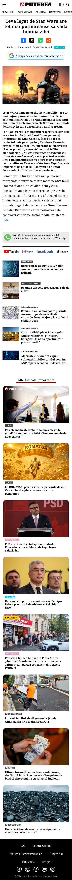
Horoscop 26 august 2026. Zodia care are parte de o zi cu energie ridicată (42, 269)
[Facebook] (19, 869)
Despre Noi (56, 853)
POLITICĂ (41, 12)
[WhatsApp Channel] (52, 869)
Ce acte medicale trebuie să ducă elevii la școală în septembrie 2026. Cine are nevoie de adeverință (35, 433)
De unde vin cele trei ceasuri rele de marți (45, 289)
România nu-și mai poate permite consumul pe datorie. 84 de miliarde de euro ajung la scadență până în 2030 (44, 315)
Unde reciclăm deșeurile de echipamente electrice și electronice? (32, 831)
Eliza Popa (44, 47)
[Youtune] (44, 869)
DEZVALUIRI (8, 12)
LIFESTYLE (59, 47)
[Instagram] (27, 869)
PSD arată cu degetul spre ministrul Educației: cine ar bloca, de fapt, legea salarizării (30, 547)
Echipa (46, 861)
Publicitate (28, 861)
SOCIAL (9, 425)
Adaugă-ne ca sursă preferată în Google (39, 56)
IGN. (6, 220)
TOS (22, 845)
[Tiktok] (36, 869)
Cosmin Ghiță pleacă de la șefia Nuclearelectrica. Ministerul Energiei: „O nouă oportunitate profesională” (42, 337)
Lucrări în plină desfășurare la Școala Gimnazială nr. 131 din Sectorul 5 (31, 720)
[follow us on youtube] (11, 252)
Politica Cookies (42, 845)
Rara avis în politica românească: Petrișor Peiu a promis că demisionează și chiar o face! (33, 604)
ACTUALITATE (25, 12)
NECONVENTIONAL (31, 283)
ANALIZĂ (10, 768)
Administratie (13, 714)
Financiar (55, 12)
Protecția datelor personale (25, 853)
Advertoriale (13, 825)
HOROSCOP (27, 261)
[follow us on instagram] (27, 252)
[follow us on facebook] (44, 252)
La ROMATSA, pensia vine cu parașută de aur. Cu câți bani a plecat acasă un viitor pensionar (35, 490)
